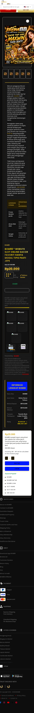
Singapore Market (6, 639)
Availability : (9, 284)
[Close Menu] (2, 4)
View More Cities (6, 662)
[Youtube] (9, 703)
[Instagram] (5, 703)
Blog (1, 567)
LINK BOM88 (21, 187)
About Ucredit (5, 573)
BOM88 (16, 96)
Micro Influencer (5, 531)
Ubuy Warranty (5, 538)
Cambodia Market (6, 656)
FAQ (1, 570)
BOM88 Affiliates (5, 577)
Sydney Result (5, 646)
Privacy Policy (21, 695)
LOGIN (8, 10)
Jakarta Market (5, 659)
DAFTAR (17, 463)
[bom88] (8, 4)
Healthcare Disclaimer (7, 541)
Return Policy (4, 563)
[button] (27, 21)
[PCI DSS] (1, 686)
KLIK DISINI (25, 374)
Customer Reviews (6, 560)
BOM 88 (9, 133)
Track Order (4, 521)
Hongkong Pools (5, 636)
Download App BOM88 (7, 553)
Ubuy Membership (6, 535)
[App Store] (5, 676)
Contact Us (13, 698)
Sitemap (3, 518)
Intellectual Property (7, 515)
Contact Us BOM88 (6, 508)
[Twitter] (13, 703)
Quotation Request (6, 511)
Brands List (3, 557)
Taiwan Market (5, 649)
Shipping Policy (5, 528)
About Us (4, 698)
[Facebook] (1, 703)
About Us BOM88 (6, 505)
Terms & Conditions (7, 695)
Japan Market (5, 652)
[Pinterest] (17, 703)
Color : (9, 290)
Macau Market (5, 642)
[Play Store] (17, 676)
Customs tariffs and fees (8, 525)
